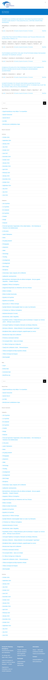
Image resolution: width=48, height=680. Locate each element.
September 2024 (7, 140)
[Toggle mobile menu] (45, 2)
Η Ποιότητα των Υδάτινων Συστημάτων (12, 310)
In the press (5, 231)
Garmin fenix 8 (6, 117)
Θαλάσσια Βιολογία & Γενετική (10, 313)
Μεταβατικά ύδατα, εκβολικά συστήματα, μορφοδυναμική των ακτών (19, 331)
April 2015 (5, 169)
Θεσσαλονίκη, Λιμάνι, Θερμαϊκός (11, 316)
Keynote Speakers (21, 651)
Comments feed (7, 372)
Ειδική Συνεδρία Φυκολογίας (10, 294)
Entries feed (6, 368)
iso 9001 (5, 121)
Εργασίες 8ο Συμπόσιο (8, 297)
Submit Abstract (21, 661)
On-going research (7, 240)
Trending (5, 256)
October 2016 (6, 159)
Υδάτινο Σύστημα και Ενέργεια (10, 354)
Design (4, 219)
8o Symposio (6, 210)
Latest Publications (7, 234)
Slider (4, 250)
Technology (5, 253)
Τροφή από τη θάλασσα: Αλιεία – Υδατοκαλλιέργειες (15, 347)
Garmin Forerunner (7, 114)
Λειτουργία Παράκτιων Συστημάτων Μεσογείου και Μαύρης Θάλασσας (20, 325)
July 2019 (5, 147)
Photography (6, 244)
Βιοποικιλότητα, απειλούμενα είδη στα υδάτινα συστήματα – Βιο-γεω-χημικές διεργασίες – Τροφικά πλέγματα (21, 280)
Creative (5, 216)
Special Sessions (21, 655)
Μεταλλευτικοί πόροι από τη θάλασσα (12, 334)
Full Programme (21, 653)
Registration (20, 663)
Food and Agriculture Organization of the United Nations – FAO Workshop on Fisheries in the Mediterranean (22, 227)
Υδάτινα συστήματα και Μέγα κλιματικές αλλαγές (14, 350)
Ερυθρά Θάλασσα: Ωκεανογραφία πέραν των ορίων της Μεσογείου (19, 307)
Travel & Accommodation (39, 653)
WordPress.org (6, 375)
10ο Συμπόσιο (6, 203)
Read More (44, 30)
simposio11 (5, 247)
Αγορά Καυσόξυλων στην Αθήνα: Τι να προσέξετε (15, 111)
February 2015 (6, 172)
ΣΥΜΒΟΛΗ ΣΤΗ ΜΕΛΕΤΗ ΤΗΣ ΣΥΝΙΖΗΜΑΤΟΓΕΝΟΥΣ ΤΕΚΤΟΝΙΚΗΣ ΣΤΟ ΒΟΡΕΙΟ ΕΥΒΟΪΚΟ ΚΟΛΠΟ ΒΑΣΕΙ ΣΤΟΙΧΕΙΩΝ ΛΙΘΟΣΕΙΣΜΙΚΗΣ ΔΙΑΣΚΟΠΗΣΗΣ (23, 68)
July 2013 (5, 192)
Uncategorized (6, 260)
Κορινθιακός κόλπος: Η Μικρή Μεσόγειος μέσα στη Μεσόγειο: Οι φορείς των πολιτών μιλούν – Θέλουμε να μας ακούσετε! (24, 320)
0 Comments (30, 30)
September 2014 (7, 185)
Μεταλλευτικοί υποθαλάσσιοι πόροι (11, 124)
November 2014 (7, 179)
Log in (4, 365)
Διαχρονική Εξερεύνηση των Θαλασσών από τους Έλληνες (17, 287)
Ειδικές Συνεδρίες (7, 291)
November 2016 (7, 156)
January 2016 (6, 163)
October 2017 (6, 150)
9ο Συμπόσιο (16, 30)
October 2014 (6, 182)
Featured (5, 222)
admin (4, 30)
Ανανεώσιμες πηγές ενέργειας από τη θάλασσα (14, 273)
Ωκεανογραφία (6, 357)
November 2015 (7, 166)
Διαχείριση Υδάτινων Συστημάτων (11, 284)
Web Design (6, 266)
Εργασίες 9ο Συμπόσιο (23, 30)
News (4, 237)
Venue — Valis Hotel (38, 649)
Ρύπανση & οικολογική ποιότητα (11, 337)
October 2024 (6, 137)
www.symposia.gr (37, 661)
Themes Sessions (21, 649)
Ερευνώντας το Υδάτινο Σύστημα (11, 303)
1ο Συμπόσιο (6, 206)
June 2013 (5, 195)
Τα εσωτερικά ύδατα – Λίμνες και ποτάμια (13, 341)
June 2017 (5, 153)
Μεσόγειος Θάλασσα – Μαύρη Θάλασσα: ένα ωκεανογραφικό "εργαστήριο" (21, 328)
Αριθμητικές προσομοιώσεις (9, 276)
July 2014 (5, 188)
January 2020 (6, 143)
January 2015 (6, 175)
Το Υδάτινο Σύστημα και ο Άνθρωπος (12, 344)
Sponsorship (20, 665)
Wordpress (5, 269)
